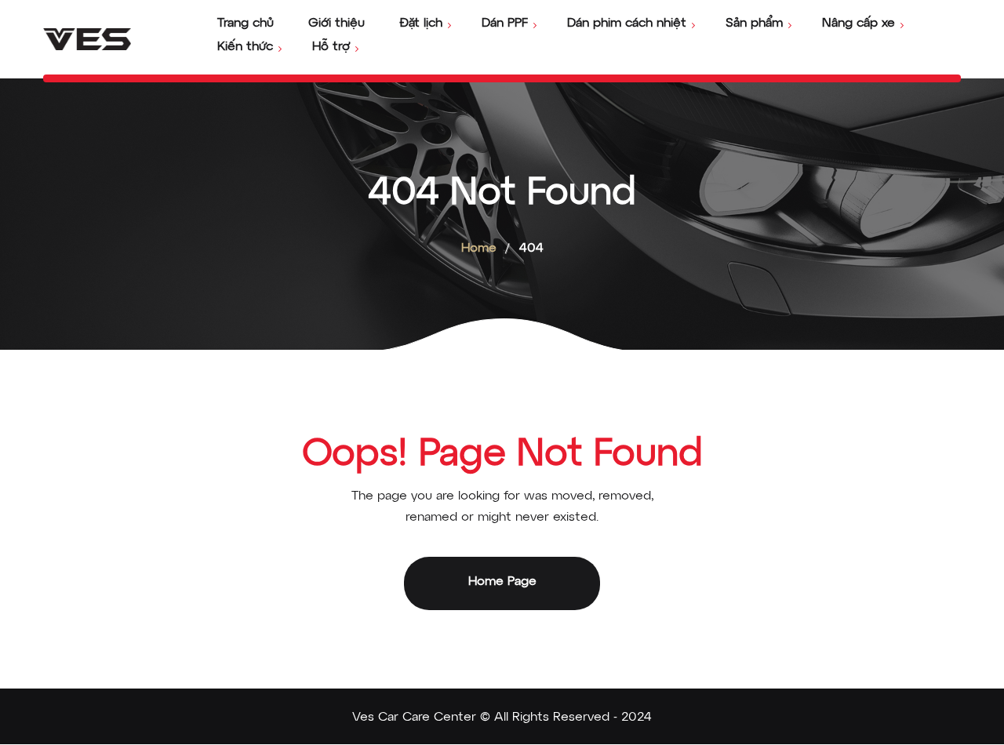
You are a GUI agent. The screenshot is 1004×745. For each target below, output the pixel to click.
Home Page (502, 582)
